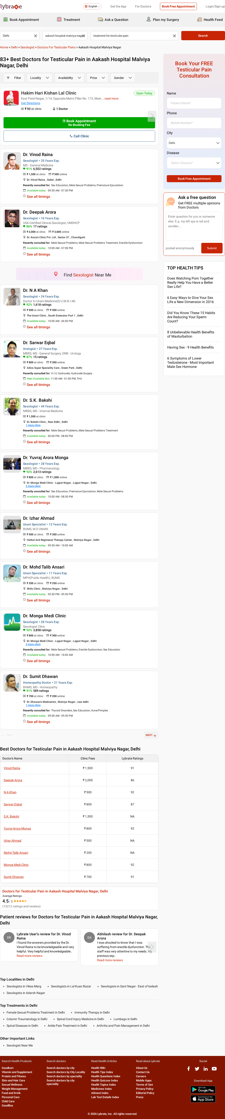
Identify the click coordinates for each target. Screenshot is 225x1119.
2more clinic (33, 486)
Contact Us (143, 1072)
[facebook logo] (188, 1070)
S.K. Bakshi (11, 816)
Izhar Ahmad (12, 840)
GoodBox (7, 1105)
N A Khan (10, 792)
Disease (173, 153)
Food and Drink (11, 1093)
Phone (172, 113)
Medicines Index (101, 1088)
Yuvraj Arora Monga (17, 828)
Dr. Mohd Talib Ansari (43, 567)
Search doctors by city (60, 1068)
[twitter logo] (197, 1070)
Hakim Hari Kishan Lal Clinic (48, 93)
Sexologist (27, 47)
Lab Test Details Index (105, 1097)
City (170, 133)
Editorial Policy (145, 1093)
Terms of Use (144, 1084)
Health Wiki (98, 1068)
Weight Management (14, 1088)
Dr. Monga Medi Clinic (44, 615)
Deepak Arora (13, 780)
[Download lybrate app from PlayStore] (203, 1092)
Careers (141, 1076)
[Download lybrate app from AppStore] (203, 1101)
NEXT (149, 735)
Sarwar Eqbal (13, 804)
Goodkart (7, 1068)
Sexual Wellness (12, 1084)
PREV (9, 735)
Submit (212, 248)
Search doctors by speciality (64, 1076)
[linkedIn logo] (205, 1070)
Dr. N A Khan (35, 290)
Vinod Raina (12, 768)
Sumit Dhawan (14, 877)
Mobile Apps (144, 1080)
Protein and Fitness (14, 1076)
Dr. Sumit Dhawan (40, 676)
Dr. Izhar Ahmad (38, 518)
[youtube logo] (214, 1070)
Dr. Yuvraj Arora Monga (45, 457)
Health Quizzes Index (104, 1080)
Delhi (14, 47)
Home (4, 47)
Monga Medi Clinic (16, 864)
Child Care (8, 1101)
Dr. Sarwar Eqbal (39, 342)
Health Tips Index (102, 1072)
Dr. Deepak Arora (39, 212)
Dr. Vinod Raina (38, 154)
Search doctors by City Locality (66, 1072)
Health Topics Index (103, 1084)
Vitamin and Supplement (17, 1072)
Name (171, 93)
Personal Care (11, 1097)
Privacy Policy (144, 1088)
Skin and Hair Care (13, 1080)
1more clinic (33, 425)
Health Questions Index (105, 1076)
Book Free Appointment (178, 6)
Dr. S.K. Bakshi (37, 400)
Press (139, 1097)
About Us (141, 1068)
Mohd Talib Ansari (16, 852)
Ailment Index (100, 1093)
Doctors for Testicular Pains (56, 47)
